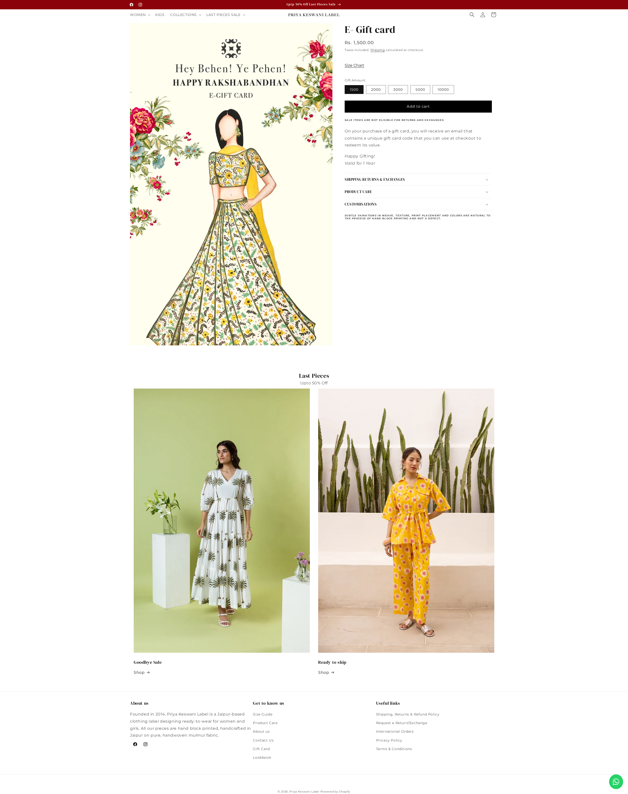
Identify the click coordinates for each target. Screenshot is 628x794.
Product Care (265, 723)
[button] (139, 15)
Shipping (377, 50)
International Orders (395, 731)
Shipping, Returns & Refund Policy (408, 714)
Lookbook (262, 757)
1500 (354, 89)
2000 (376, 89)
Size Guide (262, 714)
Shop (139, 672)
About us (261, 731)
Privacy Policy (389, 740)
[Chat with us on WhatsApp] (616, 781)
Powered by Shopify (335, 791)
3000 (398, 89)
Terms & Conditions (394, 749)
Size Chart (354, 65)
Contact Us (263, 740)
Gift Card (261, 749)
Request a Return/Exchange (401, 723)
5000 (420, 89)
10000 (443, 89)
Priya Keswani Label (304, 791)
